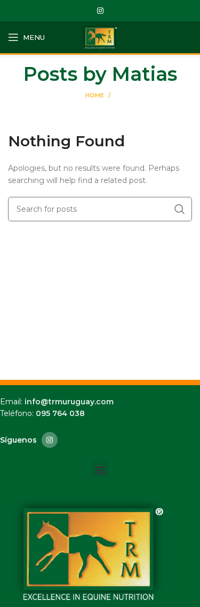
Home (94, 95)
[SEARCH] (179, 209)
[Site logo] (100, 36)
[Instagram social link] (100, 11)
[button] (100, 469)
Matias (144, 74)
